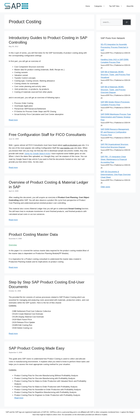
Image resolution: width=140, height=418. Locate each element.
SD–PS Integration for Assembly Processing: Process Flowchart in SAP (114, 47)
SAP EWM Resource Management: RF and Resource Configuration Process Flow (115, 132)
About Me (130, 6)
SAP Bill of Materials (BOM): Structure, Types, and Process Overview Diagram (113, 89)
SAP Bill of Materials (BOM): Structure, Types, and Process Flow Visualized (115, 74)
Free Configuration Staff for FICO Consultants (47, 134)
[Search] (127, 22)
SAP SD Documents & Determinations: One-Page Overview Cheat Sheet (116, 174)
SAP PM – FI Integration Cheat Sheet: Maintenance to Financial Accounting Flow (114, 159)
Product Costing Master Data (33, 234)
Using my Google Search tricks (37, 154)
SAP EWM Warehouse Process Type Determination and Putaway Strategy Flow (116, 117)
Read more (13, 120)
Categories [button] (98, 6)
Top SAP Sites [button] (114, 6)
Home (88, 6)
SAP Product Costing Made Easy (37, 348)
